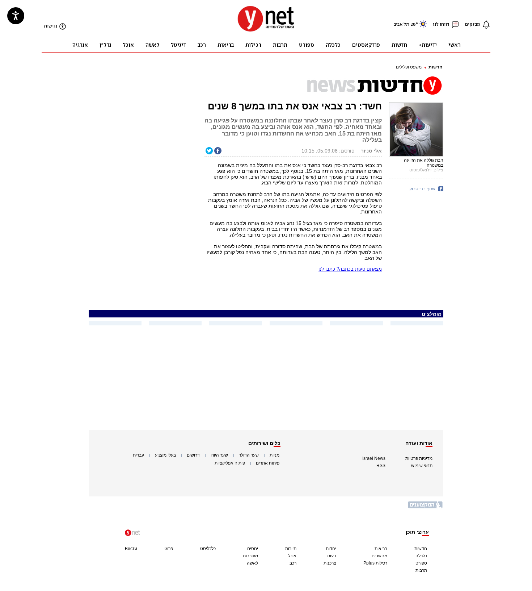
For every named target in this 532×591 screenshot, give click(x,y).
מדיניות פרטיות (418, 458)
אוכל (292, 555)
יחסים (252, 548)
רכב (293, 563)
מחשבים (379, 555)
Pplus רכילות (375, 563)
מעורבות (250, 555)
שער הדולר (249, 455)
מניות (274, 455)
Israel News (373, 458)
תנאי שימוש (421, 465)
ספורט (421, 563)
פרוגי (168, 548)
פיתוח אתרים (267, 463)
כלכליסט (208, 548)
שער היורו (219, 455)
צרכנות (330, 563)
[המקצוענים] (425, 507)
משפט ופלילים (409, 67)
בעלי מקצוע (165, 455)
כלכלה (421, 555)
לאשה (252, 563)
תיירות (290, 548)
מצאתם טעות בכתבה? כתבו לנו (350, 269)
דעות (331, 555)
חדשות (435, 67)
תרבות (421, 570)
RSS (380, 465)
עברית (138, 455)
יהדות (331, 548)
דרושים (193, 455)
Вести (131, 548)
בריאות (381, 548)
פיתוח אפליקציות (230, 463)
